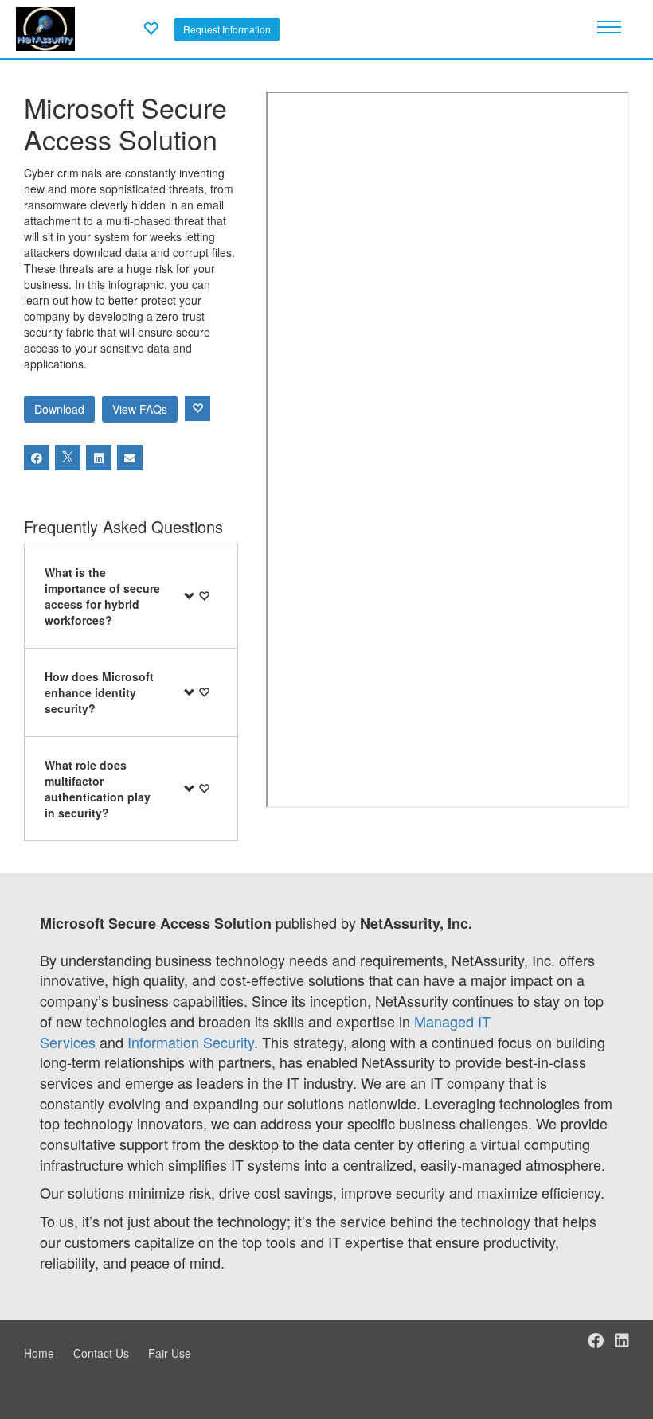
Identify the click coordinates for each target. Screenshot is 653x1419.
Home (39, 1353)
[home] (45, 27)
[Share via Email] (129, 458)
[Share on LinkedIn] (99, 458)
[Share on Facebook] (36, 458)
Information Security (190, 1041)
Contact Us (101, 1353)
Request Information (227, 29)
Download (59, 409)
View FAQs (139, 409)
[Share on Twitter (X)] (67, 458)
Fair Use (169, 1353)
